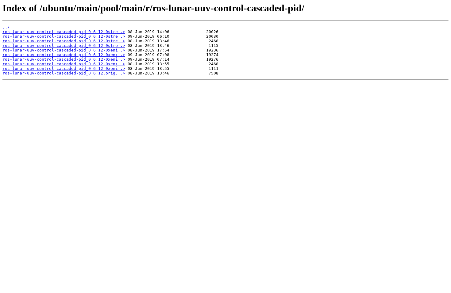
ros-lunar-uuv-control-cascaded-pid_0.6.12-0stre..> (63, 31)
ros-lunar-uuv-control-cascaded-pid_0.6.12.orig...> (63, 73)
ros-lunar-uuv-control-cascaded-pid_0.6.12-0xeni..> (63, 50)
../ (6, 27)
